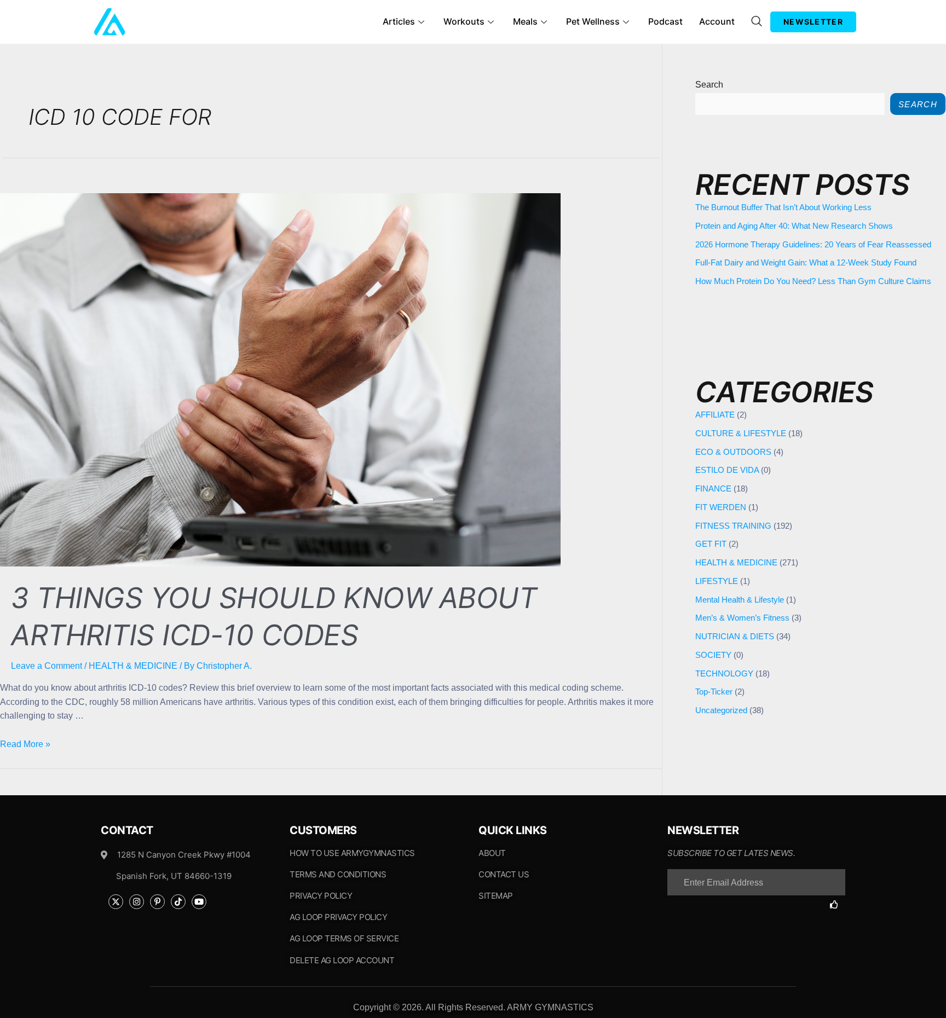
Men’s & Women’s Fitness (742, 617)
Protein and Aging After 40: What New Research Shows (794, 225)
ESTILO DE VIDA (727, 470)
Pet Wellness (593, 21)
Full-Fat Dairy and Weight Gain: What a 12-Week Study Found (805, 262)
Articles (399, 21)
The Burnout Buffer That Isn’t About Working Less (783, 207)
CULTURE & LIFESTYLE (740, 433)
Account (717, 21)
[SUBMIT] (837, 904)
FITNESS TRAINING (733, 525)
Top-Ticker (713, 691)
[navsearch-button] (757, 22)
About (492, 853)
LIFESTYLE (716, 581)
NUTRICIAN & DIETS (734, 636)
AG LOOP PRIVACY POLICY (338, 917)
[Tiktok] (178, 901)
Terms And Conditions (338, 874)
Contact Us (503, 874)
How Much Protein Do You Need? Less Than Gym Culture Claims (813, 281)
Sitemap (495, 895)
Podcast (665, 21)
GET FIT (710, 543)
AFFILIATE (715, 414)
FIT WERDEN (720, 507)
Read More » (25, 744)
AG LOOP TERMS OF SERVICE (344, 938)
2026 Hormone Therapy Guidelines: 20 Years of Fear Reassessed (813, 244)
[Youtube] (199, 901)
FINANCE (713, 488)
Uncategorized (721, 710)
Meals (525, 21)
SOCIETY (713, 655)
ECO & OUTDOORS (733, 451)
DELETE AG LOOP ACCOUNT (342, 960)
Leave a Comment (46, 665)
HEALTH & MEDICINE (133, 665)
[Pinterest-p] (157, 901)
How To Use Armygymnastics (352, 853)
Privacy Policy (321, 895)
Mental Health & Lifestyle (739, 599)
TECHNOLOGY (724, 673)
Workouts (463, 21)
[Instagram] (136, 901)
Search (709, 84)
